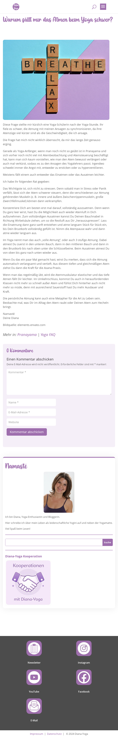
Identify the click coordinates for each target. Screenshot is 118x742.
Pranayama (27, 334)
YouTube (34, 691)
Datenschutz (54, 734)
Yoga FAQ (48, 334)
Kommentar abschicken (27, 432)
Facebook (84, 691)
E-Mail (34, 720)
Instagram (84, 662)
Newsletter (34, 662)
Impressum (36, 734)
